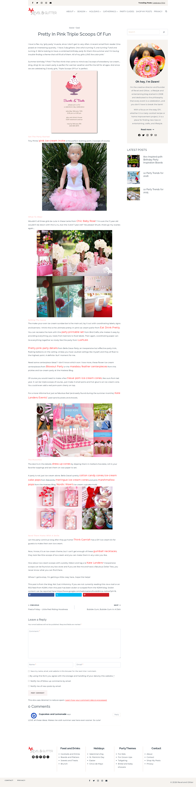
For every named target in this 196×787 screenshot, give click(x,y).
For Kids (122, 754)
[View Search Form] (166, 11)
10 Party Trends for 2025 (153, 191)
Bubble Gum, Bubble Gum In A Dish (104, 607)
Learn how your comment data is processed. (86, 700)
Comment (34, 631)
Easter (92, 760)
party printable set (72, 332)
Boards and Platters (70, 757)
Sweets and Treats (69, 760)
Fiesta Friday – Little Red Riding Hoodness (48, 607)
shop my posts (144, 11)
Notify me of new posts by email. (46, 686)
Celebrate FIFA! (159, 3)
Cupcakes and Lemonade (52, 714)
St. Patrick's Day (96, 757)
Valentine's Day (96, 754)
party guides (127, 11)
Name (32, 664)
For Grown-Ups (125, 757)
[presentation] (133, 161)
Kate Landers (95, 562)
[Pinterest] (46, 3)
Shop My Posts (153, 760)
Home (71, 27)
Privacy (158, 11)
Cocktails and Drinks (70, 754)
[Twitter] (37, 3)
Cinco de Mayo (96, 764)
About (150, 754)
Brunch (64, 764)
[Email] (50, 3)
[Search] (163, 32)
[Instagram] (41, 3)
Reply (116, 714)
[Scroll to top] (191, 778)
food (78, 27)
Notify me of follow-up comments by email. (51, 681)
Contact (150, 757)
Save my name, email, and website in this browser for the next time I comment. (63, 671)
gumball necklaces (104, 551)
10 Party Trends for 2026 (153, 174)
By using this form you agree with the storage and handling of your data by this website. (72, 676)
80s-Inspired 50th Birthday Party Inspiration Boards (153, 159)
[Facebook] (32, 3)
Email (80, 664)
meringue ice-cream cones (72, 479)
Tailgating (122, 760)
